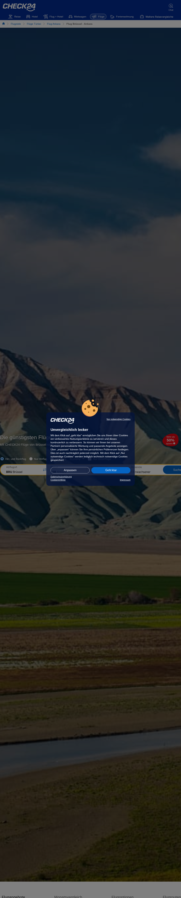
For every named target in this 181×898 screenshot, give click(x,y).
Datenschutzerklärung (61, 477)
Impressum (125, 480)
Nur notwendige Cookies (118, 419)
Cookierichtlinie (58, 480)
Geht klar (111, 470)
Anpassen (70, 470)
